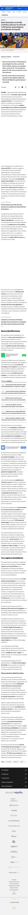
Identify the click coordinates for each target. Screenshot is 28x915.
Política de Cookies (14, 887)
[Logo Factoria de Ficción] (14, 826)
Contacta (14, 893)
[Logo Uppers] (14, 846)
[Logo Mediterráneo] (14, 872)
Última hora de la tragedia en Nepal (10, 5)
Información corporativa (14, 881)
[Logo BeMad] (14, 841)
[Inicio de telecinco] (2, 8)
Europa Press (16, 56)
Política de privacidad (14, 883)
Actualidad (8, 761)
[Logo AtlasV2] (14, 862)
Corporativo (5, 778)
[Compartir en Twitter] (19, 87)
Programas (4, 774)
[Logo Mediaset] (14, 793)
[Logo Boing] (14, 831)
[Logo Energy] (14, 836)
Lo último (3, 11)
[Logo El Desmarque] (14, 820)
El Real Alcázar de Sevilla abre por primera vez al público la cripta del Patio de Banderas (13, 207)
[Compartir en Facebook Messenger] (22, 87)
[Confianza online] (14, 909)
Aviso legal (14, 879)
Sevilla (21, 761)
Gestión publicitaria (14, 889)
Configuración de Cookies (14, 885)
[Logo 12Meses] (14, 857)
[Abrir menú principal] (26, 8)
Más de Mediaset (6, 786)
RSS (14, 891)
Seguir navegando (7, 782)
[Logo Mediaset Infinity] (14, 800)
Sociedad (19, 11)
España (9, 11)
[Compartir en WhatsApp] (15, 87)
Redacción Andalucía (6, 56)
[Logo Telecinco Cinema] (14, 851)
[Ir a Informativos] (9, 8)
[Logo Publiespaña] (14, 867)
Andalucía (4, 15)
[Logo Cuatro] (14, 810)
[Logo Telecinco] (14, 805)
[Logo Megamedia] (14, 902)
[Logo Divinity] (14, 815)
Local (13, 11)
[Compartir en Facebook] (25, 87)
